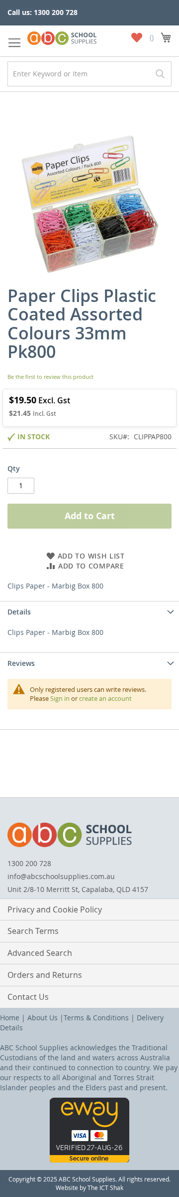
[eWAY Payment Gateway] (89, 1160)
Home (9, 1017)
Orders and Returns (44, 974)
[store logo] (61, 36)
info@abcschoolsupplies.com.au (61, 876)
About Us (42, 1017)
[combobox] (89, 73)
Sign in (60, 698)
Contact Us (28, 996)
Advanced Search (39, 952)
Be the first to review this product (50, 376)
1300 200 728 (29, 863)
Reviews (21, 663)
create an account (105, 698)
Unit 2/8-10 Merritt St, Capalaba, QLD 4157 (77, 889)
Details (19, 611)
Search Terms (33, 930)
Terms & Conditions (96, 1017)
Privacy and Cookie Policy (54, 909)
